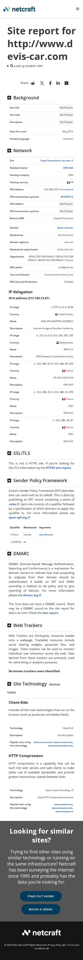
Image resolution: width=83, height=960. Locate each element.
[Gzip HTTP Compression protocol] (71, 790)
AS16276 (65, 196)
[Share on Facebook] (50, 82)
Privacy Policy (55, 945)
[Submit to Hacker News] (66, 82)
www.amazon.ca (63, 804)
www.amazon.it (64, 811)
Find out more (41, 896)
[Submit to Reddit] (33, 82)
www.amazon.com (62, 808)
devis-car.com (65, 227)
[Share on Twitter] (42, 82)
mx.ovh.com (46, 534)
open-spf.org (18, 517)
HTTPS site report (58, 468)
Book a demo (41, 909)
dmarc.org (30, 595)
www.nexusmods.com (60, 745)
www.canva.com (43, 742)
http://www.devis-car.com (55, 160)
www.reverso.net (63, 742)
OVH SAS (68, 167)
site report (50, 613)
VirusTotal (65, 189)
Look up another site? (28, 66)
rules (12, 504)
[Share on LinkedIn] (58, 82)
